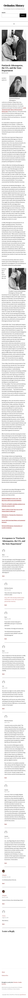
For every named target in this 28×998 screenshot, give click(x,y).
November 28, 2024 (6, 877)
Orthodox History (14, 5)
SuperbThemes (22, 994)
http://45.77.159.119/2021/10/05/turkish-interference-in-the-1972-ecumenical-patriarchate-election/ (14, 599)
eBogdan (4, 875)
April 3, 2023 (4, 688)
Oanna (3, 916)
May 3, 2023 (6, 791)
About (3, 972)
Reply (3, 576)
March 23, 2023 (5, 556)
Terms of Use (5, 975)
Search (3, 12)
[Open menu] (14, 24)
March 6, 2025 (5, 897)
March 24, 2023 (7, 590)
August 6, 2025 (7, 618)
